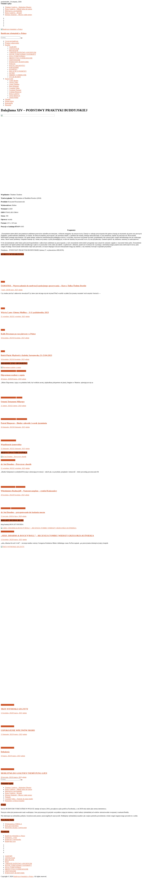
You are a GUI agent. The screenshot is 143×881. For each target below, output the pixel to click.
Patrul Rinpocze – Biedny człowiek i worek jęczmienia (24, 423)
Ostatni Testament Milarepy (13, 402)
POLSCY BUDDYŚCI (17, 65)
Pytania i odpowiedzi (12, 43)
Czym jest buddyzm (11, 41)
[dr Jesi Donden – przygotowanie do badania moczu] (7, 505)
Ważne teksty (9, 101)
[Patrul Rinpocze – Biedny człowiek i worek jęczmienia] (7, 415)
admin (20, 290)
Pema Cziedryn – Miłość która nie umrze (18, 9)
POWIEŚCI (13, 69)
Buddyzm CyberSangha (13, 839)
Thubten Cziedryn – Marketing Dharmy (18, 7)
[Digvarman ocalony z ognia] (11, 367)
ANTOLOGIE (14, 49)
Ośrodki (7, 99)
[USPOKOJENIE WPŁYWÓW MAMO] (7, 723)
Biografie (8, 105)
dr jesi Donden (6, 508)
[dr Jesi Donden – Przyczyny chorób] (13, 457)
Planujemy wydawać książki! (14, 801)
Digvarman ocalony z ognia (13, 375)
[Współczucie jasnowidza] (7, 437)
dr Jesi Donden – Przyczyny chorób (16, 464)
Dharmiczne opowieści (8, 371)
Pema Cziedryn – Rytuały (13, 13)
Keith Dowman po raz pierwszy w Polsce (18, 334)
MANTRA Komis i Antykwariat (16, 828)
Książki (7, 45)
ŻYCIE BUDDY (15, 77)
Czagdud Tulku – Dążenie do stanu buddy (19, 799)
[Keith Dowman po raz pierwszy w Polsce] (7, 326)
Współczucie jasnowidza (11, 444)
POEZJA (12, 64)
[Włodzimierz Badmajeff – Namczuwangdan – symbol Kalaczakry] (7, 483)
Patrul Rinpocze (21, 419)
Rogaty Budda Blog (7, 531)
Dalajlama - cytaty (11, 838)
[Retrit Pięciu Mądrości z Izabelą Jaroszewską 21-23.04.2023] (7, 348)
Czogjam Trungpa (15, 90)
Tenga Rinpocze (14, 96)
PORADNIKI (14, 67)
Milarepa (19, 397)
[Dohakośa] (7, 744)
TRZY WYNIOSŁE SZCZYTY (14, 709)
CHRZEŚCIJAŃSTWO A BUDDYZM (22, 52)
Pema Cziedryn (14, 94)
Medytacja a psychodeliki (13, 11)
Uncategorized (21, 371)
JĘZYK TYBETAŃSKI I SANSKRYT (22, 54)
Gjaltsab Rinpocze (15, 92)
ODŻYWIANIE (14, 60)
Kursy (3, 282)
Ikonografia (9, 103)
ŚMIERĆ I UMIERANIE (17, 75)
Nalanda (8, 797)
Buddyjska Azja (10, 841)
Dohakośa (5, 752)
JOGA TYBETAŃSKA (17, 56)
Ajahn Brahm (13, 80)
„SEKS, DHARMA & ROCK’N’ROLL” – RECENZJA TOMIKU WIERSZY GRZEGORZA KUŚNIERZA (47, 536)
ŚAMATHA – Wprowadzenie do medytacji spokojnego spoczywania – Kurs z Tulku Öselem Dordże (43, 286)
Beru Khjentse (14, 86)
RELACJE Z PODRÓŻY (18, 71)
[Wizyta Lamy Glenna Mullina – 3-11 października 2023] (7, 305)
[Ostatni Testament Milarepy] (7, 394)
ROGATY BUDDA (12, 826)
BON (7, 862)
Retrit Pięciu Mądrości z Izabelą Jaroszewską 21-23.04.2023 (26, 355)
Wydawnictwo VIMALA (13, 824)
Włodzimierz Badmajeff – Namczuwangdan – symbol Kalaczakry (29, 491)
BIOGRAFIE (13, 50)
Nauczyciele (9, 79)
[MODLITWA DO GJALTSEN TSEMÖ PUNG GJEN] (7, 766)
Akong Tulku (13, 82)
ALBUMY (13, 47)
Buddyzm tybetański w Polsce (13, 33)
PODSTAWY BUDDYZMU (19, 62)
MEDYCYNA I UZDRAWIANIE (20, 58)
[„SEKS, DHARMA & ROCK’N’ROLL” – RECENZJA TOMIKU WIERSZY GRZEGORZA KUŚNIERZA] (38, 528)
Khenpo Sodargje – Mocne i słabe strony (18, 15)
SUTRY (12, 73)
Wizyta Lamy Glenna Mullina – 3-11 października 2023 (25, 312)
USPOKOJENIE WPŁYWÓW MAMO (18, 730)
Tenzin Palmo (13, 97)
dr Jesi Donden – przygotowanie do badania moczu (23, 512)
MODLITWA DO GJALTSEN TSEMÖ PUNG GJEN (24, 773)
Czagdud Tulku (14, 88)
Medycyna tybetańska (8, 460)
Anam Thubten (14, 84)
